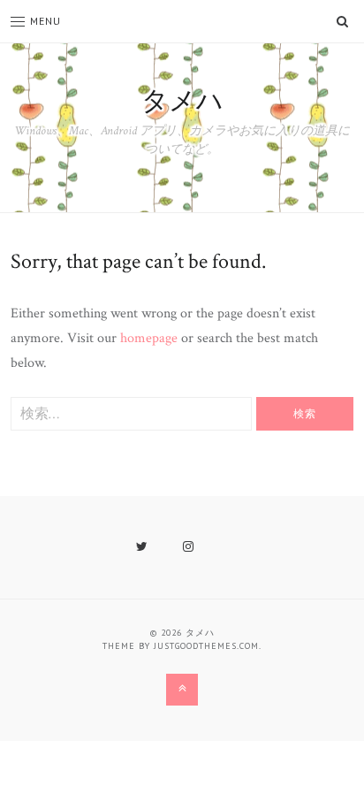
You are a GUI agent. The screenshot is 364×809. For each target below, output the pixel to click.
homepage (149, 338)
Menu (45, 20)
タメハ (182, 102)
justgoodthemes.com (206, 646)
